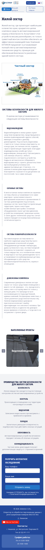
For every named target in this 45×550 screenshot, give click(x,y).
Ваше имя (9, 476)
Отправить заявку (22, 487)
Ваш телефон (11, 466)
